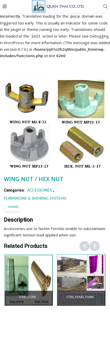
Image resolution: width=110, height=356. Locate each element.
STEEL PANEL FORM (80, 297)
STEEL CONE (27, 297)
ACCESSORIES (39, 190)
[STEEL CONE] (29, 280)
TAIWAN (13, 207)
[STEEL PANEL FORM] (81, 280)
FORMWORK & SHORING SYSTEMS (35, 198)
